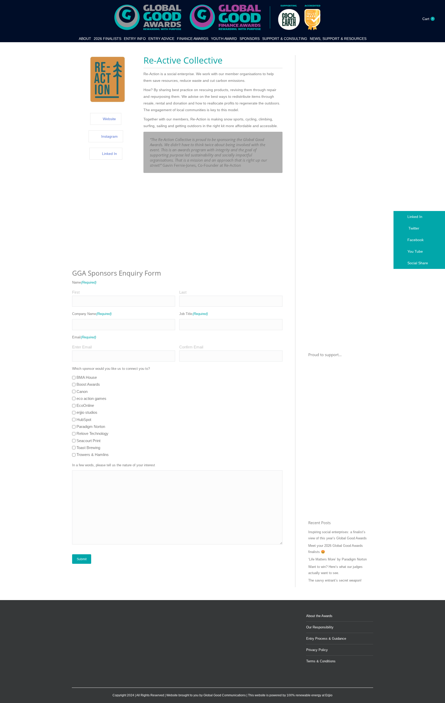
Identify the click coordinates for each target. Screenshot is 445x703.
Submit (82, 559)
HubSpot (83, 419)
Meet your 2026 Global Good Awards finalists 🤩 (335, 549)
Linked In (109, 154)
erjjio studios (86, 412)
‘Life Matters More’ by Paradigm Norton (337, 559)
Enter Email (82, 347)
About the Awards (319, 616)
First (76, 292)
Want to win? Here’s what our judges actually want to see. (335, 570)
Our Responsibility (319, 627)
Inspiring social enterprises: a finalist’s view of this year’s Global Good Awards (337, 535)
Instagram (109, 136)
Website (109, 119)
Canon (82, 391)
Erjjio (328, 695)
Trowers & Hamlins (92, 454)
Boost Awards (88, 384)
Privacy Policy (317, 650)
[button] (419, 217)
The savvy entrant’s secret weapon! (335, 580)
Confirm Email (191, 347)
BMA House (86, 377)
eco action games (91, 398)
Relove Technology (92, 433)
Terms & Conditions (321, 661)
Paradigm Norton (90, 426)
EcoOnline (85, 405)
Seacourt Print (88, 440)
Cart (427, 19)
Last (182, 292)
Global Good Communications (224, 695)
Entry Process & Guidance (326, 638)
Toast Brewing (88, 447)
